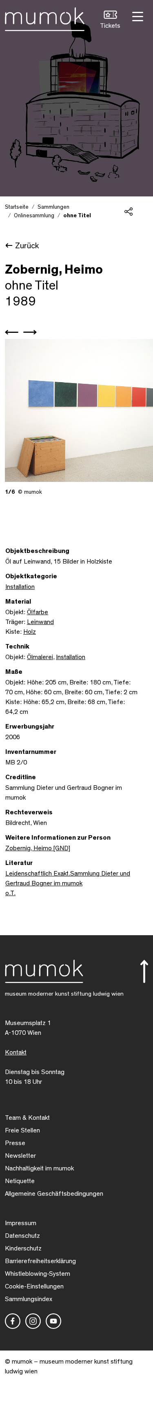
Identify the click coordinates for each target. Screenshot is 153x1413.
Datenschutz (22, 1235)
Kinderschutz (23, 1248)
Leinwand (40, 622)
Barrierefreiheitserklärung (40, 1261)
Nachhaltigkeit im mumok (39, 1168)
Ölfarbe (37, 612)
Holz (29, 631)
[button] (110, 20)
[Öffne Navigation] (136, 15)
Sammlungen (53, 207)
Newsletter (20, 1155)
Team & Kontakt (27, 1117)
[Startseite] (44, 17)
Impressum (20, 1223)
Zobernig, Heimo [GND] (37, 848)
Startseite (17, 207)
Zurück (27, 246)
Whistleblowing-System (37, 1273)
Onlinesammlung (34, 215)
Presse (15, 1143)
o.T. (10, 893)
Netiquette (20, 1181)
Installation (20, 587)
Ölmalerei (40, 657)
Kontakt (16, 1052)
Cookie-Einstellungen (34, 1286)
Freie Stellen (22, 1130)
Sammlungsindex (28, 1299)
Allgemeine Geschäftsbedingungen (54, 1193)
